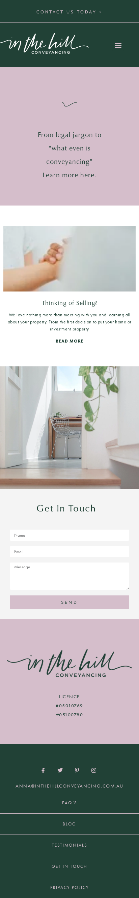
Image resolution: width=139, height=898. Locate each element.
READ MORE (70, 341)
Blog (69, 824)
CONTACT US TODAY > (69, 12)
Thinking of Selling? (70, 302)
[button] (118, 45)
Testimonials (69, 845)
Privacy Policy (69, 887)
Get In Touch (69, 866)
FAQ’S (69, 803)
